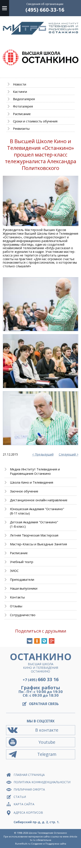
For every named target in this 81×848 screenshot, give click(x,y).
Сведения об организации (44, 4)
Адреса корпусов (28, 812)
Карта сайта (24, 804)
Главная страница (29, 775)
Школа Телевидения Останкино (48, 832)
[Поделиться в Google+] (51, 641)
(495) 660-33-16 (44, 9)
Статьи (20, 797)
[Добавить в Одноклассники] (37, 641)
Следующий (67, 454)
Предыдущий (44, 454)
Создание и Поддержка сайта (48, 843)
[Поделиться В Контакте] (29, 641)
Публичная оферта (29, 789)
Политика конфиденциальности (42, 782)
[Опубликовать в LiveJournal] (44, 641)
